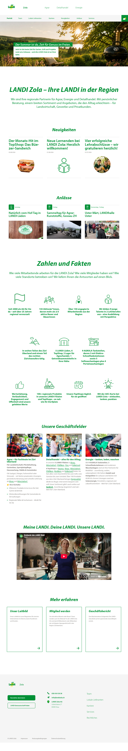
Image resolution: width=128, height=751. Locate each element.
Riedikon (57, 471)
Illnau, (72, 462)
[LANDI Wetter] (124, 18)
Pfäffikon (60, 465)
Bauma (61, 468)
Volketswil (76, 465)
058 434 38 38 (57, 693)
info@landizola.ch (58, 697)
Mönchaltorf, (75, 468)
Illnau (11, 481)
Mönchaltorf (22, 481)
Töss (67, 465)
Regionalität (76, 479)
